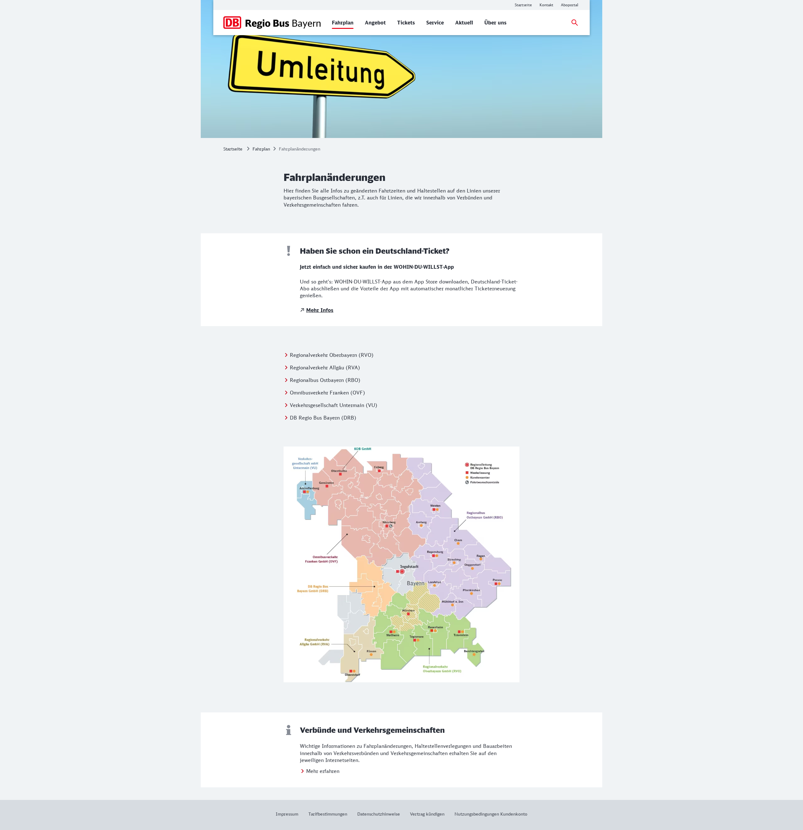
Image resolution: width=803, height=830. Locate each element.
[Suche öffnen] (575, 23)
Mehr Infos (319, 310)
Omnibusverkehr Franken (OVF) (327, 392)
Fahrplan (261, 148)
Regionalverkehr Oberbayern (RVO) (332, 355)
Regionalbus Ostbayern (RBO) (325, 380)
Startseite (232, 148)
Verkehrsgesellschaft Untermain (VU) (333, 405)
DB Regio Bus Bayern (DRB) (323, 418)
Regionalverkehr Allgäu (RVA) (325, 367)
